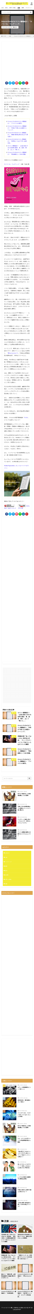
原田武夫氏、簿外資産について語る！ (24, 1101)
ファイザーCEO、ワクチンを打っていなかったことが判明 (24, 1114)
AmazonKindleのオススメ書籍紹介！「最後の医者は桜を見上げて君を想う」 (18, 134)
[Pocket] (16, 83)
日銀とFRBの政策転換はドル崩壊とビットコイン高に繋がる (24, 808)
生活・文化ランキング (10, 508)
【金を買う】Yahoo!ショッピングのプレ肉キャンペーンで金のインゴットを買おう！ (24, 1154)
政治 (6, 7)
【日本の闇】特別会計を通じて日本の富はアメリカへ (24, 1204)
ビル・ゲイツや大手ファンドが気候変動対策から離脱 (24, 1140)
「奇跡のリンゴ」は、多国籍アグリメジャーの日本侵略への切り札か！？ (25, 1257)
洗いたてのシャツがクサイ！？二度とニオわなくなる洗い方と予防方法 (24, 1166)
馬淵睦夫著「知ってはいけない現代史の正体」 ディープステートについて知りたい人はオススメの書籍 (24, 740)
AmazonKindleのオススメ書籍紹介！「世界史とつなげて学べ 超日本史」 (17, 141)
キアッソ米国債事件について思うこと (24, 1088)
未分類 (6, 875)
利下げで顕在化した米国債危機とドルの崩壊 (24, 794)
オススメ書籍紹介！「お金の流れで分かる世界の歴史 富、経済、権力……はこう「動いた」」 (18, 147)
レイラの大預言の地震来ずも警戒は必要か (24, 1178)
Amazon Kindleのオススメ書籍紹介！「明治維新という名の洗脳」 (24, 751)
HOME (4, 36)
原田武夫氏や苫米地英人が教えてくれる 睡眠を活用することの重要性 (25, 1236)
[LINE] (20, 83)
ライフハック (29, 7)
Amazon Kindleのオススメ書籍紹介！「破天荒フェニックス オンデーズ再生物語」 (25, 1294)
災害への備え (12, 7)
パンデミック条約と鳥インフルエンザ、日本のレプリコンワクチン (24, 821)
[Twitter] (10, 83)
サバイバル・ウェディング (11, 164)
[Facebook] (6, 83)
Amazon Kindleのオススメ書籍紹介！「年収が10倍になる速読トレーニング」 (17, 128)
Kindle (26, 417)
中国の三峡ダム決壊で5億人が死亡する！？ (24, 1190)
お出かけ (7, 853)
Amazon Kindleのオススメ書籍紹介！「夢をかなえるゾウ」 (25, 1276)
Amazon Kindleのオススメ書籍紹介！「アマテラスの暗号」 (24, 761)
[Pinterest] (26, 83)
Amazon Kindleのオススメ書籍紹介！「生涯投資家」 (8, 1292)
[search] (31, 12)
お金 (2, 7)
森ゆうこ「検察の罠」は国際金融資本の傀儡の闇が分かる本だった (8, 1276)
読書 (19, 7)
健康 (23, 7)
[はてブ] (13, 83)
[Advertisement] (17, 60)
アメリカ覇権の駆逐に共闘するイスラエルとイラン (24, 833)
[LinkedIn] (23, 83)
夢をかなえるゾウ (13, 353)
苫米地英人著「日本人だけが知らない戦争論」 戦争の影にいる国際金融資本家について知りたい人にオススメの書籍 (8, 1238)
